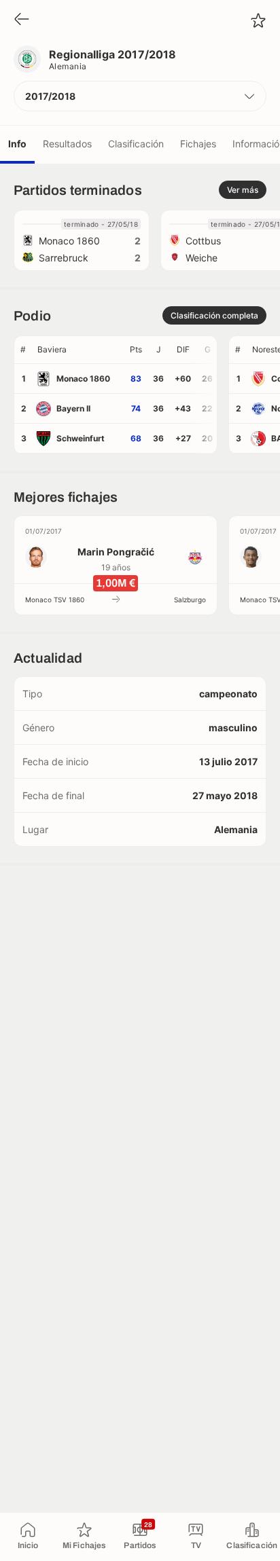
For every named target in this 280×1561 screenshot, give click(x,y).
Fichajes (198, 143)
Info (17, 143)
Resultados (67, 143)
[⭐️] (258, 20)
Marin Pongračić (115, 551)
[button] (140, 96)
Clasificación (136, 143)
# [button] (23, 349)
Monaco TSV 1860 (54, 599)
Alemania (68, 66)
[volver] (22, 20)
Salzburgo (190, 599)
